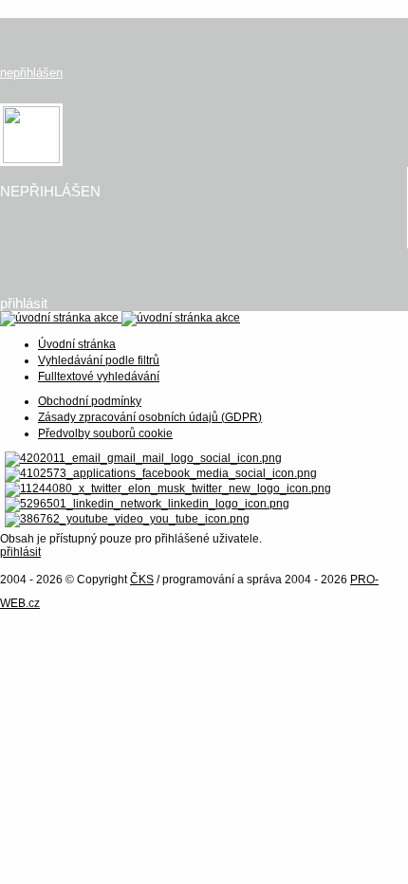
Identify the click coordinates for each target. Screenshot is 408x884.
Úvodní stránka (77, 344)
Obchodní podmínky (89, 401)
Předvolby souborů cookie (105, 433)
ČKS (142, 579)
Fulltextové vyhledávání (98, 376)
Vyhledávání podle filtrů (98, 360)
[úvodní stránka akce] (120, 317)
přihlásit (23, 303)
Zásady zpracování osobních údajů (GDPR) (150, 417)
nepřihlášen (31, 72)
